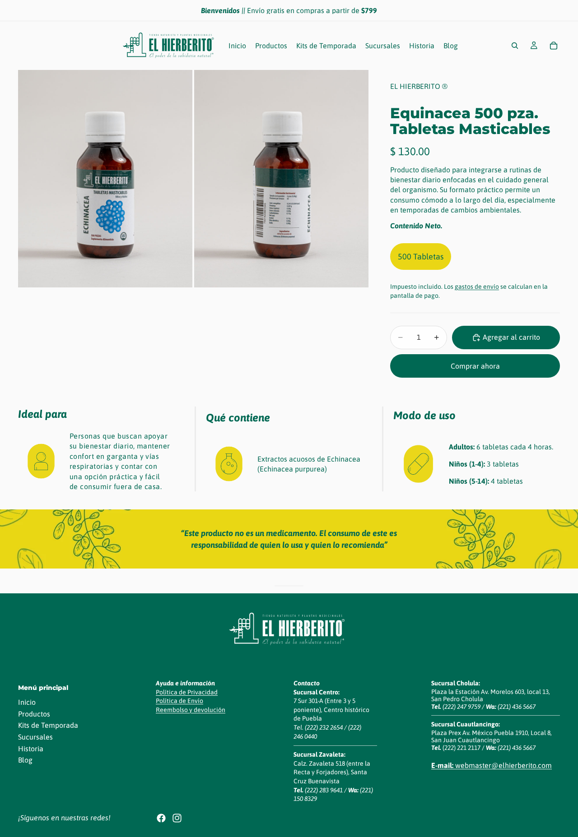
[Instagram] (177, 818)
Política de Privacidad (187, 692)
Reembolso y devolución (190, 709)
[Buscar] (515, 45)
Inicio (27, 702)
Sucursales (35, 737)
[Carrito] (554, 45)
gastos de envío (477, 286)
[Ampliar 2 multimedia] (281, 179)
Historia (30, 749)
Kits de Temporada (48, 725)
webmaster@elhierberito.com (491, 765)
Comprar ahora (475, 366)
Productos (34, 714)
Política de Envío (179, 700)
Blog (25, 760)
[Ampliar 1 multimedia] (105, 179)
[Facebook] (161, 818)
